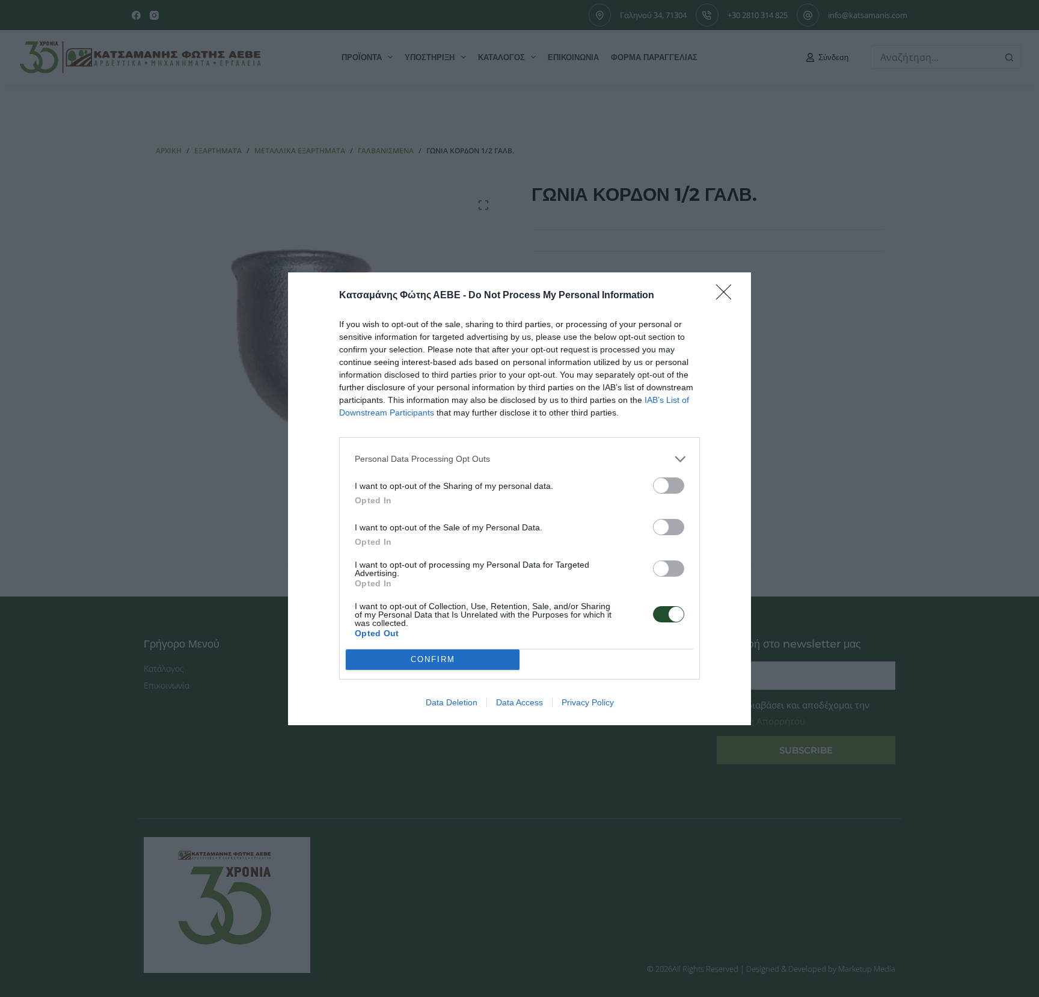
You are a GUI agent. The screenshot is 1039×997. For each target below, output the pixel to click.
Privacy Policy (588, 702)
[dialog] (519, 498)
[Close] (727, 295)
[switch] (668, 485)
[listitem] (519, 459)
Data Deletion (451, 702)
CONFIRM (433, 659)
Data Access (519, 702)
